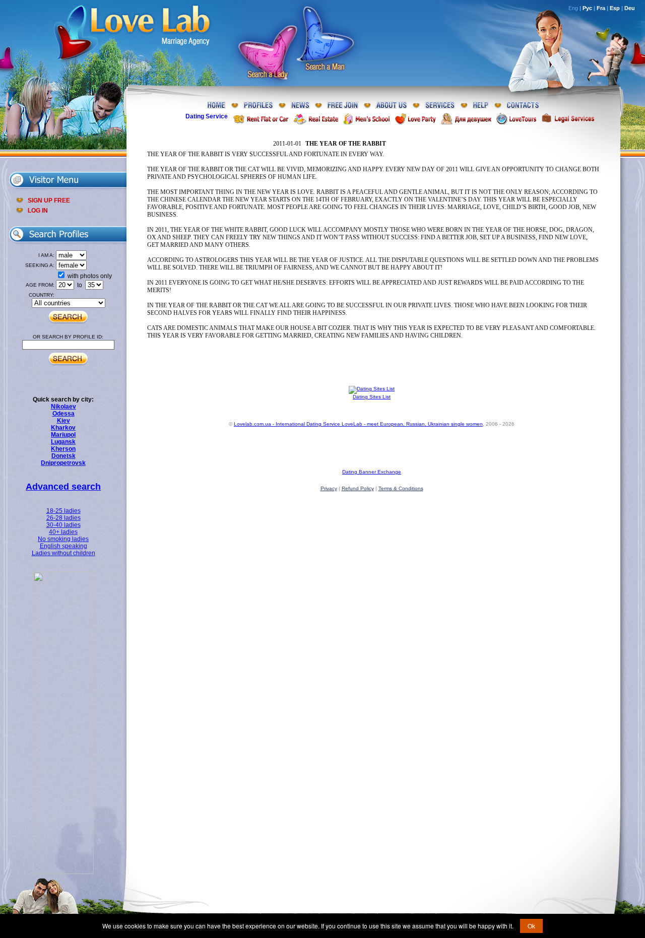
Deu (629, 8)
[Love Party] (415, 118)
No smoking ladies (63, 539)
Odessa (63, 413)
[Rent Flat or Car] (260, 118)
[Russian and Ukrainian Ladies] (63, 872)
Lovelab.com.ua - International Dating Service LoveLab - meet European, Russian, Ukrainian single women (358, 424)
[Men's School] (367, 118)
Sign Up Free (49, 200)
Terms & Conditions (400, 488)
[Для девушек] (466, 118)
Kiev (63, 420)
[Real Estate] (316, 118)
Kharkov (63, 427)
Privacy (328, 488)
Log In (38, 210)
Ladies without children (63, 553)
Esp (615, 8)
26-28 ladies (63, 517)
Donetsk (63, 455)
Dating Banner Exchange (371, 472)
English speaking (63, 546)
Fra (601, 8)
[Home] (216, 105)
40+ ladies (63, 531)
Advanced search (63, 487)
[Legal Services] (568, 118)
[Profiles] (258, 105)
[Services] (440, 105)
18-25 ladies (63, 510)
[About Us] (391, 105)
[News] (300, 105)
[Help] (481, 105)
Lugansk (63, 441)
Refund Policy (358, 488)
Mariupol (63, 434)
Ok (531, 925)
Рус (587, 8)
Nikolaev (63, 406)
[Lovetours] (516, 118)
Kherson (63, 448)
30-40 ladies (63, 524)
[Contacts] (522, 105)
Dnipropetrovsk (63, 462)
